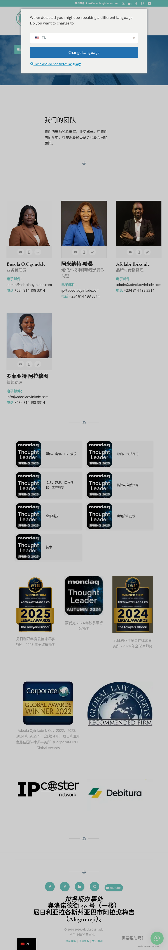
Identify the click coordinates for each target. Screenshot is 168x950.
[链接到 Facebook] (136, 3)
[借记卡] (120, 795)
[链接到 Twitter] (123, 3)
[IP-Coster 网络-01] (48, 789)
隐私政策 (70, 941)
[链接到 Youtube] (149, 3)
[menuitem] (20, 21)
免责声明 (97, 941)
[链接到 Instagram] (143, 3)
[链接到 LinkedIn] (130, 3)
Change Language (84, 52)
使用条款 (84, 941)
